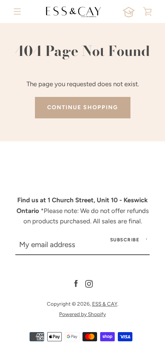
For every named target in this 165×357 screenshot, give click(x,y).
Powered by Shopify (82, 314)
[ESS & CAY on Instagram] (89, 283)
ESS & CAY (104, 304)
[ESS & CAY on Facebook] (76, 283)
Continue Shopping (82, 107)
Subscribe (125, 239)
